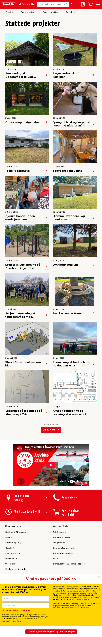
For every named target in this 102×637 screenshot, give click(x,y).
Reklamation (11, 558)
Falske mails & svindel (15, 569)
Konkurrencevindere (63, 553)
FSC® (55, 558)
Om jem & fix (59, 542)
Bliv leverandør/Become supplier (68, 564)
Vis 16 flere (49, 430)
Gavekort (9, 548)
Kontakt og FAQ (13, 542)
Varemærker (11, 564)
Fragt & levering (12, 553)
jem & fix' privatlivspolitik (79, 599)
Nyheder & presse (62, 537)
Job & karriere (60, 532)
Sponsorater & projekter (64, 548)
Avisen (8, 537)
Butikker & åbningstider (16, 532)
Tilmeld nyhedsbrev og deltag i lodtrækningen (51, 631)
